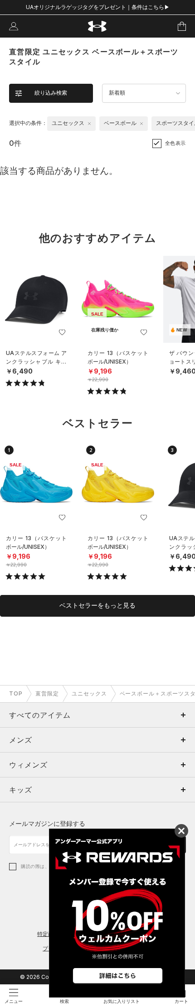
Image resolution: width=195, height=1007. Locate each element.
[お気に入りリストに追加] (62, 332)
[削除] (89, 123)
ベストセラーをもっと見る (97, 605)
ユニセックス (89, 693)
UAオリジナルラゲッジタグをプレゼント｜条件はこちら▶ (98, 7)
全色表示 (175, 143)
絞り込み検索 (50, 93)
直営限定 (47, 693)
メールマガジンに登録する (47, 823)
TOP (16, 693)
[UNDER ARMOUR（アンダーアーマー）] (97, 26)
